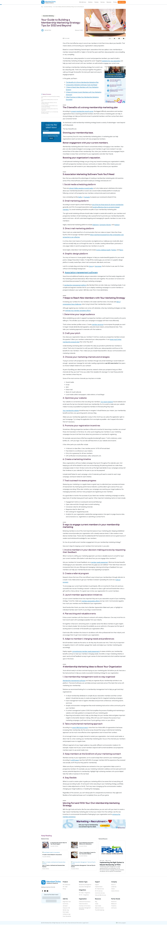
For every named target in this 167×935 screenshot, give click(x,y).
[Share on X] (114, 38)
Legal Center (86, 922)
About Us (113, 884)
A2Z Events (114, 908)
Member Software (45, 868)
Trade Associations (83, 903)
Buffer (80, 197)
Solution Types (83, 882)
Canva (91, 266)
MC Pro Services (99, 890)
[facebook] (42, 890)
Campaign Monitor (105, 224)
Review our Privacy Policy (52, 903)
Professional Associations (84, 901)
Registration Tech (67, 901)
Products (65, 882)
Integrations (82, 890)
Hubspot (117, 224)
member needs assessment (99, 562)
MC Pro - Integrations (84, 894)
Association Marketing (48, 6)
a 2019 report (75, 760)
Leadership (113, 886)
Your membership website (71, 410)
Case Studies (98, 905)
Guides (96, 903)
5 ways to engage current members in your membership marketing (49, 106)
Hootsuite (87, 197)
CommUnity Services (100, 893)
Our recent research (107, 402)
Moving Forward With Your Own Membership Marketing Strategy (49, 112)
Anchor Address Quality (103, 250)
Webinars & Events (99, 908)
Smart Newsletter (67, 916)
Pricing (64, 888)
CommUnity (65, 903)
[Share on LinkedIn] (119, 38)
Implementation (98, 886)
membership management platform (75, 285)
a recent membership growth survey (82, 111)
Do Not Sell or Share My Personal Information (71, 922)
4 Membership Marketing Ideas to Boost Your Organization (49, 109)
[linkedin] (44, 890)
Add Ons (65, 899)
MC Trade (65, 886)
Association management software (81, 272)
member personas (97, 324)
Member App (66, 910)
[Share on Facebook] (110, 38)
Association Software (54, 846)
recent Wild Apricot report (80, 727)
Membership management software (74, 680)
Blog (42, 6)
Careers (113, 888)
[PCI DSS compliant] (121, 922)
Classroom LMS (66, 908)
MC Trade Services (99, 888)
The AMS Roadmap (99, 910)
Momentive (113, 901)
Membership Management (85, 884)
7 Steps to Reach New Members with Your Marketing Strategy (49, 103)
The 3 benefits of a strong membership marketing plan (50, 97)
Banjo (121, 250)
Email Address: (46, 130)
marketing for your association (111, 61)
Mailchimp (95, 224)
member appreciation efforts (91, 601)
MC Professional (66, 884)
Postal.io (113, 250)
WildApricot (114, 903)
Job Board (65, 905)
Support (97, 882)
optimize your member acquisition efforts (78, 310)
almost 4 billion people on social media (81, 188)
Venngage (98, 266)
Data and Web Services (100, 895)
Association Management (85, 886)
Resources (98, 899)
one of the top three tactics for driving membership (107, 204)
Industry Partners (115, 890)
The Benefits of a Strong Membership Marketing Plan (82, 82)
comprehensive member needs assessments (86, 651)
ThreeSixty (113, 905)
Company (114, 882)
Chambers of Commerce (84, 905)
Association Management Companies (85, 908)
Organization (83, 899)
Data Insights (66, 912)
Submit (51, 138)
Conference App (66, 914)
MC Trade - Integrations (84, 892)
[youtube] (47, 890)
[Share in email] (123, 38)
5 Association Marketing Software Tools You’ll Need (49, 100)
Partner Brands (115, 899)
